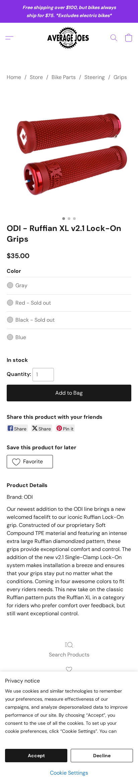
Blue (20, 337)
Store (36, 77)
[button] (69, 38)
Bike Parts (64, 77)
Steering (94, 77)
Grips (120, 77)
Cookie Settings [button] (69, 772)
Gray (21, 285)
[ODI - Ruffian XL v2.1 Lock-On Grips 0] (69, 150)
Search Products (69, 654)
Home (14, 77)
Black (35, 319)
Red (33, 302)
